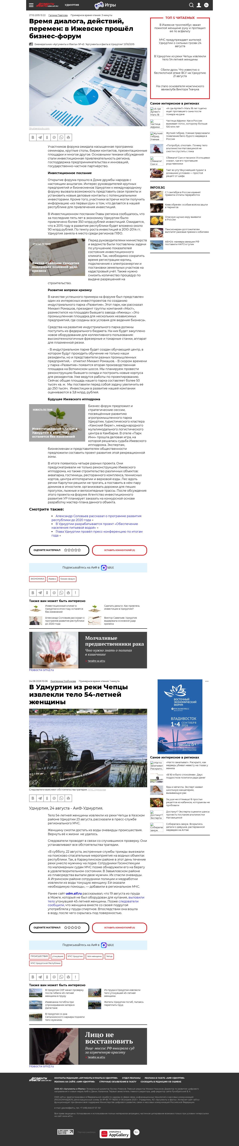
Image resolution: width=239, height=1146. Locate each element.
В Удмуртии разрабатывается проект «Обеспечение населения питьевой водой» (95, 526)
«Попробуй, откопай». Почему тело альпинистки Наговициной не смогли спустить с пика (186, 148)
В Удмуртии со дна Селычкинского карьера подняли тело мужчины (65, 1017)
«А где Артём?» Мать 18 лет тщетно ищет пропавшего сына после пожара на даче (186, 111)
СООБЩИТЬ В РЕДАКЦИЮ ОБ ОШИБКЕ (161, 1082)
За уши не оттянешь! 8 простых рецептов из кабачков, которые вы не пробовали (188, 802)
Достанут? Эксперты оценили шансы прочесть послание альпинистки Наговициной (187, 814)
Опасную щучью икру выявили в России (183, 218)
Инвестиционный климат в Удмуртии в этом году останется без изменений (64, 608)
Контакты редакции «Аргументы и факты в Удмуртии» (86, 1078)
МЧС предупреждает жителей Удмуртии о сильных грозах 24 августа (180, 43)
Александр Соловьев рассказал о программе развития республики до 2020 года (65, 620)
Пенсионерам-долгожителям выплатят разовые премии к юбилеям (187, 230)
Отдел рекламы (131, 1078)
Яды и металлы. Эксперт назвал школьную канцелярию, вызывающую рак (184, 790)
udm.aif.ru (74, 893)
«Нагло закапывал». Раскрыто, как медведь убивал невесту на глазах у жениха (187, 765)
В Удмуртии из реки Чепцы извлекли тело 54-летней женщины (180, 58)
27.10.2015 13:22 (37, 15)
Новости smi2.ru (41, 670)
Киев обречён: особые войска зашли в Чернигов (186, 206)
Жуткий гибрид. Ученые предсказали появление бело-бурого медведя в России (188, 136)
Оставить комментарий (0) (119, 550)
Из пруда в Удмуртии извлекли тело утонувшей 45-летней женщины (122, 993)
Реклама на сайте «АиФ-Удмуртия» (74, 1082)
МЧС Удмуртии (97, 789)
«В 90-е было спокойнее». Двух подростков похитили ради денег (186, 776)
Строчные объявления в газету (117, 1082)
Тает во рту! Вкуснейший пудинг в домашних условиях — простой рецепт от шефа (186, 173)
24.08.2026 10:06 (38, 681)
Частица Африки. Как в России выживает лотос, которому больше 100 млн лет (186, 123)
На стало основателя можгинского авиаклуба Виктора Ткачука (180, 88)
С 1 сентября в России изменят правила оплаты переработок (183, 193)
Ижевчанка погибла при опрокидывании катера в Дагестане (60, 1005)
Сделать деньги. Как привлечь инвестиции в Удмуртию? (122, 607)
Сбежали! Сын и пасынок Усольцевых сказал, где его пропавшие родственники (188, 160)
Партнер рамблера (86, 1132)
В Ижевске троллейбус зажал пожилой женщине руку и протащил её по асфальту (180, 28)
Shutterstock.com (39, 128)
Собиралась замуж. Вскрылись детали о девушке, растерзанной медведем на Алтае (185, 827)
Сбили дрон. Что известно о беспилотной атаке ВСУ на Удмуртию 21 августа (180, 73)
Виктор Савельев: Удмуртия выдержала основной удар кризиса (120, 620)
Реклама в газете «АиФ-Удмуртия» (165, 1078)
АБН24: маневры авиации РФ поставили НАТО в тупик (182, 243)
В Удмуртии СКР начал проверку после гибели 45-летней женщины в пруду (64, 993)
